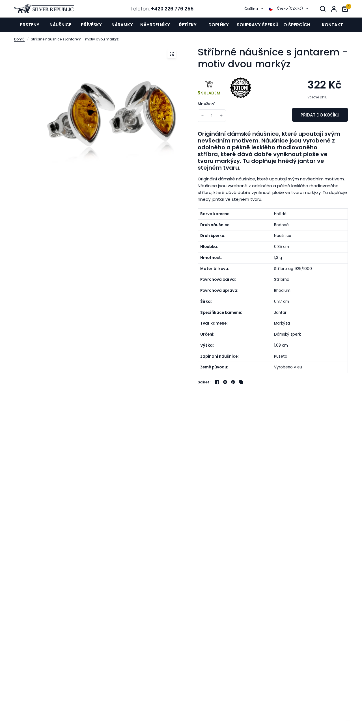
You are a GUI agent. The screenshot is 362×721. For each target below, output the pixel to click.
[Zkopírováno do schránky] (241, 382)
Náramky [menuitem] (122, 25)
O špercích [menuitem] (296, 25)
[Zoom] (171, 53)
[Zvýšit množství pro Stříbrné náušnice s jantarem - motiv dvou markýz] (221, 116)
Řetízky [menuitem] (188, 25)
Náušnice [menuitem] (60, 25)
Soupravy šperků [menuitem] (257, 25)
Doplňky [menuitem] (218, 25)
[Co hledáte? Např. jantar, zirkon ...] (322, 9)
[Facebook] (217, 382)
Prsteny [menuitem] (29, 25)
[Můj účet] (333, 9)
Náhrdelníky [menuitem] (155, 25)
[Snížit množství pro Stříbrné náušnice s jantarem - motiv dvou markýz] (202, 116)
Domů (19, 39)
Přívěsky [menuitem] (91, 25)
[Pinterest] (233, 382)
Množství (207, 103)
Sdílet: (204, 382)
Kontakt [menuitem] (332, 25)
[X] (225, 382)
